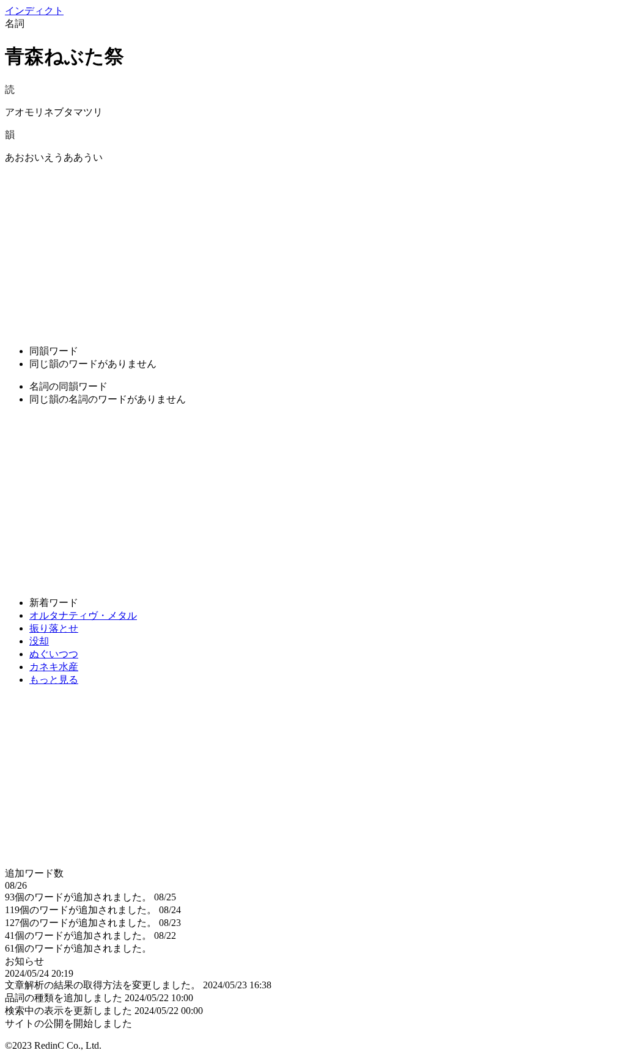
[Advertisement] (313, 249)
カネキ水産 (53, 667)
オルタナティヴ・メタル (83, 615)
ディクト (34, 10)
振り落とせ (53, 628)
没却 (39, 641)
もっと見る (53, 679)
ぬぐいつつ (53, 654)
